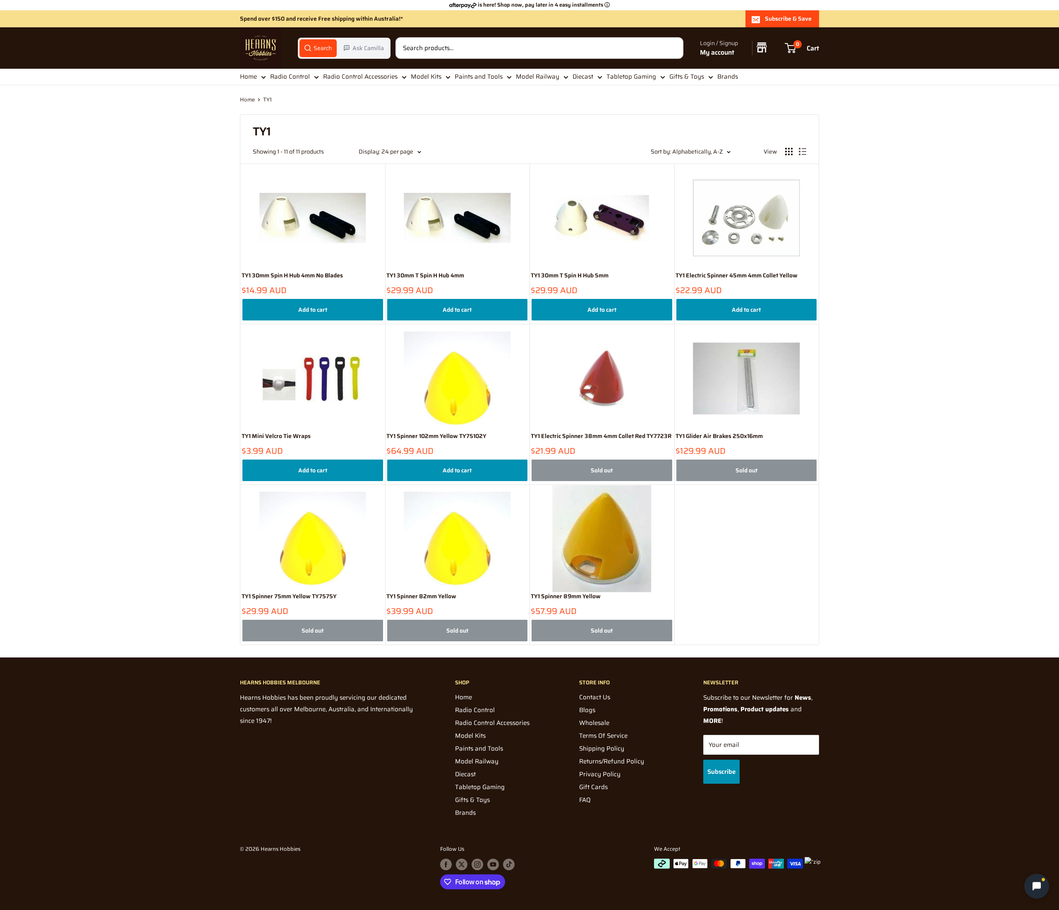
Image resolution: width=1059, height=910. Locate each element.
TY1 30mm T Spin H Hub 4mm (425, 275)
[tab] (318, 48)
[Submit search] (672, 48)
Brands (727, 77)
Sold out (602, 470)
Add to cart (312, 309)
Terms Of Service (603, 736)
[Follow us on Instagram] (477, 864)
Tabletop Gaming (631, 77)
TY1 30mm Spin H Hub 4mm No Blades (292, 275)
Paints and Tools (479, 77)
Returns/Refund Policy (611, 761)
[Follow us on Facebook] (446, 864)
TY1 (267, 99)
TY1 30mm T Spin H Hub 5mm (570, 275)
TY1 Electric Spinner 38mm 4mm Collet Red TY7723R (601, 436)
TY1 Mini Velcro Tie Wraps (276, 436)
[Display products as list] (802, 151)
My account (717, 52)
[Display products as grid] (789, 151)
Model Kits (426, 77)
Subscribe (721, 772)
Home (248, 77)
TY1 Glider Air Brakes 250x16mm (719, 436)
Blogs (587, 710)
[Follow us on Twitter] (461, 864)
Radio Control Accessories (360, 77)
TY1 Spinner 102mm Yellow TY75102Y (436, 436)
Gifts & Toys (686, 77)
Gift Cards (593, 787)
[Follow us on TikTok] (509, 864)
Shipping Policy (601, 749)
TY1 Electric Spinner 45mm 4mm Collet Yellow (737, 275)
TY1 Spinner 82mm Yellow (421, 596)
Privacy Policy (600, 774)
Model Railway (537, 77)
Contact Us (594, 697)
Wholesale (594, 723)
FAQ (585, 800)
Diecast (583, 77)
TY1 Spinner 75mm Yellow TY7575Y (289, 596)
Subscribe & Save (788, 18)
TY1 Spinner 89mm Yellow (566, 596)
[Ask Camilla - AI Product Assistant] (1036, 887)
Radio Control (290, 77)
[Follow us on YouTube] (493, 864)
